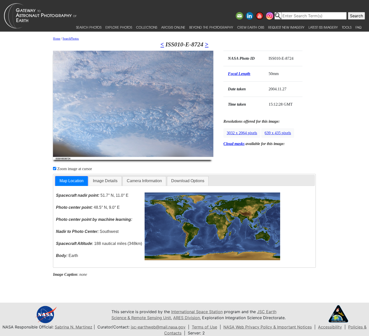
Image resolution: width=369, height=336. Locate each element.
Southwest (87, 231)
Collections (146, 27)
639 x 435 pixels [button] (278, 133)
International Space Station (197, 311)
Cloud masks (233, 144)
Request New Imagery (286, 27)
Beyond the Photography (211, 27)
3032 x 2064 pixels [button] (242, 133)
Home (56, 38)
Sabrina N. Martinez (73, 326)
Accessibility (330, 326)
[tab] (71, 181)
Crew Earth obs (250, 27)
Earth (67, 255)
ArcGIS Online (173, 27)
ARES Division (186, 317)
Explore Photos (118, 27)
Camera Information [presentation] (144, 181)
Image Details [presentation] (105, 181)
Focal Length (239, 74)
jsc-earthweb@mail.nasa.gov (158, 326)
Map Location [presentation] (71, 181)
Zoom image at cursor (74, 169)
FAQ (358, 27)
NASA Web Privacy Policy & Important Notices (267, 326)
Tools (346, 27)
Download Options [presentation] (187, 181)
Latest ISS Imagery (323, 27)
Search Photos (88, 27)
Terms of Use (204, 326)
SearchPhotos (71, 38)
